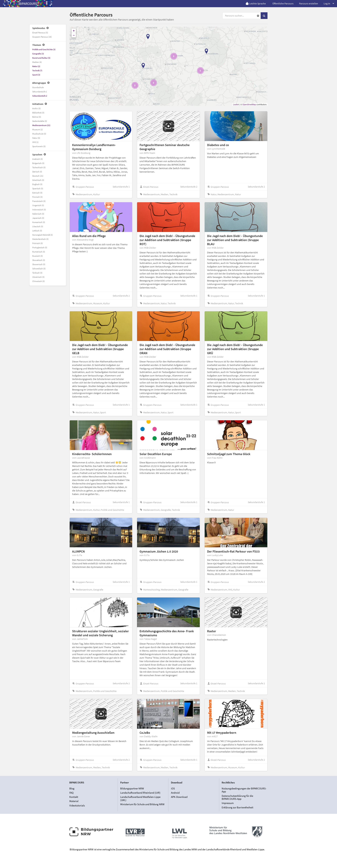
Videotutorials (77, 805)
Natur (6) (36, 138)
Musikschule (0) (39, 133)
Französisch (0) (39, 201)
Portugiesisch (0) (39, 247)
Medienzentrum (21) (41, 125)
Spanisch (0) (37, 188)
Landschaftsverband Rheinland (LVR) (140, 792)
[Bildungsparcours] (28, 3)
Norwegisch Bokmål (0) (42, 235)
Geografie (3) (38, 53)
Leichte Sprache (257, 3)
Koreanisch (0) (38, 222)
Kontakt (73, 797)
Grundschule (38, 87)
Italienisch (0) (38, 213)
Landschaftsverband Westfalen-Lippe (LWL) (140, 798)
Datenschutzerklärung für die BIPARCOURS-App (237, 797)
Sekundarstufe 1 (39, 91)
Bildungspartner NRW (132, 788)
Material (73, 801)
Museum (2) (37, 129)
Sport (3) (36, 74)
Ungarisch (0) (38, 205)
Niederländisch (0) (40, 239)
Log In (327, 3)
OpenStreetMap (249, 104)
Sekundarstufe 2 (39, 95)
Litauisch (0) (37, 226)
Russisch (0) (37, 256)
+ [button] (74, 30)
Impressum (228, 803)
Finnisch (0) (37, 197)
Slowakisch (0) (38, 260)
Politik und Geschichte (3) (43, 49)
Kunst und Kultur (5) (41, 58)
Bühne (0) (36, 117)
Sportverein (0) (39, 146)
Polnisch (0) (37, 243)
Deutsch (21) (37, 176)
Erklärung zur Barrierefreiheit (237, 807)
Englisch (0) (37, 184)
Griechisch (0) (38, 180)
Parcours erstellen (308, 3)
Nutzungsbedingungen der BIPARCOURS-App (244, 790)
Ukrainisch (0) (38, 277)
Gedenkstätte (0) (39, 121)
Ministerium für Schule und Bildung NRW (142, 804)
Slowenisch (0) (38, 264)
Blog (71, 788)
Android (175, 792)
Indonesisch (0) (39, 209)
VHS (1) (35, 142)
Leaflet (236, 104)
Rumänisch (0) (38, 251)
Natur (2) (36, 66)
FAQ (71, 792)
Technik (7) (37, 70)
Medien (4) (37, 62)
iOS (173, 788)
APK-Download (179, 797)
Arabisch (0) (37, 159)
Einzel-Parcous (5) (40, 32)
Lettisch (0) (37, 230)
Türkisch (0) (37, 272)
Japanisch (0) (38, 218)
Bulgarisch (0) (38, 163)
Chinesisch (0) (38, 281)
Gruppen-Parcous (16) (42, 36)
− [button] (74, 35)
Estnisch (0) (37, 192)
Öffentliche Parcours (282, 3)
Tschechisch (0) (39, 167)
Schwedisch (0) (39, 268)
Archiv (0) (36, 108)
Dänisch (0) (37, 171)
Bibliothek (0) (38, 112)
